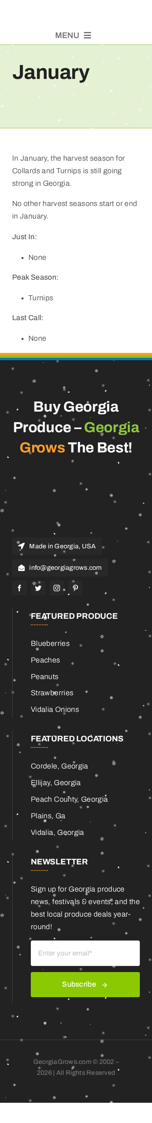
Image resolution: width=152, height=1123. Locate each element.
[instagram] (56, 588)
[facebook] (19, 588)
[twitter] (38, 588)
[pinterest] (75, 588)
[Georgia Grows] (76, 10)
